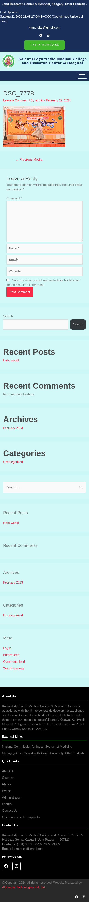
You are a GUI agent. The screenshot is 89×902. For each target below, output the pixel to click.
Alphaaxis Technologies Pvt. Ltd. (24, 887)
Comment (14, 198)
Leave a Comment (15, 100)
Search (8, 316)
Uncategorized (13, 462)
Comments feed (14, 661)
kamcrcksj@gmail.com (44, 27)
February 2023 (13, 428)
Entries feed (11, 655)
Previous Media (28, 159)
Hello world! (11, 360)
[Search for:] (44, 487)
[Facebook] (41, 35)
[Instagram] (48, 35)
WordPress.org (13, 668)
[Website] (44, 272)
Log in (7, 648)
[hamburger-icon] (82, 76)
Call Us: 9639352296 (44, 45)
